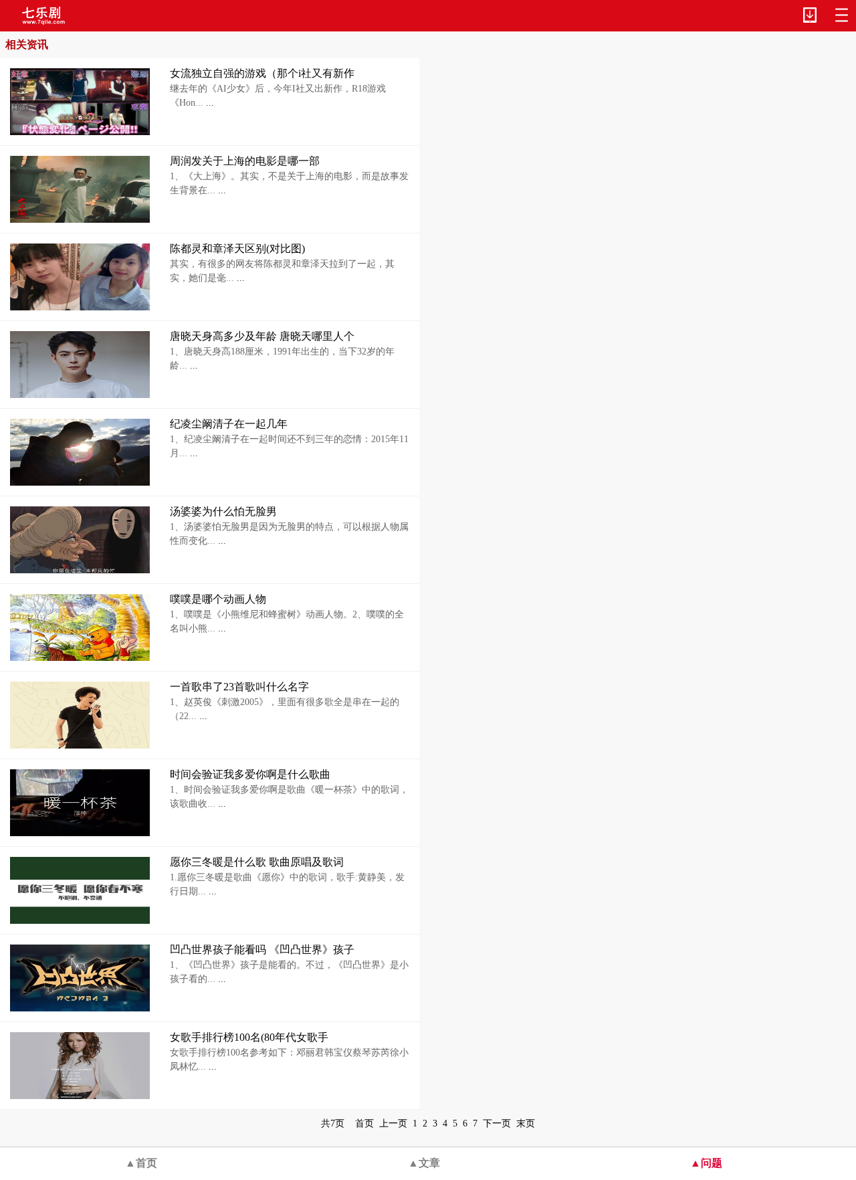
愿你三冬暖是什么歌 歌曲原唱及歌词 (257, 862)
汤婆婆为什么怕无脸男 (223, 511)
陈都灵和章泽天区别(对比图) (237, 248)
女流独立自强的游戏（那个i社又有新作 (262, 73)
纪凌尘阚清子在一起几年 (229, 423)
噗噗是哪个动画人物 (218, 599)
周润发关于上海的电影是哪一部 (245, 161)
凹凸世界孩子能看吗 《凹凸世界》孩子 (262, 949)
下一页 (497, 1123)
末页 (525, 1123)
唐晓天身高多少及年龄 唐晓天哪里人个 (262, 336)
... (208, 103)
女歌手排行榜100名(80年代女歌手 (249, 1037)
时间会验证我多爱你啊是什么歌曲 (250, 774)
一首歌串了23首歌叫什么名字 (239, 686)
